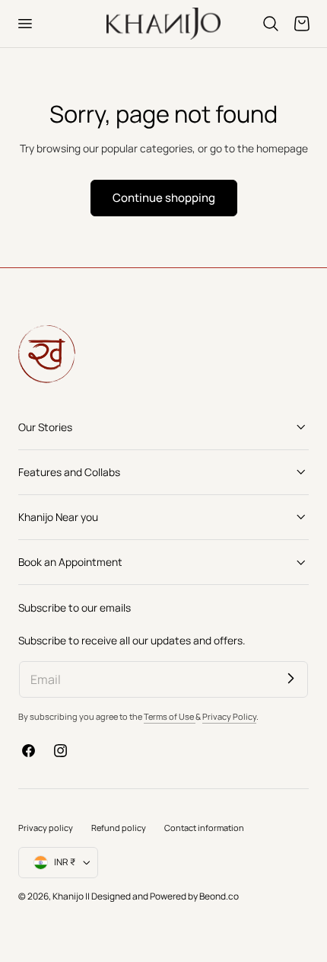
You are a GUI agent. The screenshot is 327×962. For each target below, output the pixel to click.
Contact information (204, 827)
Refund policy (118, 827)
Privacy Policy (229, 716)
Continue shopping (164, 197)
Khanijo (68, 896)
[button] (24, 23)
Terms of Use (169, 716)
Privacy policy (45, 827)
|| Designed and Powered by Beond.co (162, 896)
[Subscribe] (290, 678)
